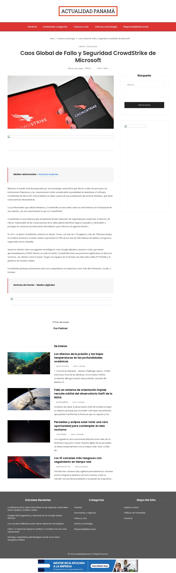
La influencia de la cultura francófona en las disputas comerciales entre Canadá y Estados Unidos (38, 508)
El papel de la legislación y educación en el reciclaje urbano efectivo (35, 517)
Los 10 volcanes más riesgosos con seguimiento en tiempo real (78, 460)
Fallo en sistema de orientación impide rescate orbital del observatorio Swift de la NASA (83, 393)
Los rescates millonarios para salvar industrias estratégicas (36, 523)
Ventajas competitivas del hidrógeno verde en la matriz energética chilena (34, 538)
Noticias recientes (48, 174)
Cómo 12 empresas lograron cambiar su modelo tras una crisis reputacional (37, 530)
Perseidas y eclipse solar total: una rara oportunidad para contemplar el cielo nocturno (81, 426)
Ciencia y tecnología (88, 46)
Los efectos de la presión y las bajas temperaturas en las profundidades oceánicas (78, 357)
